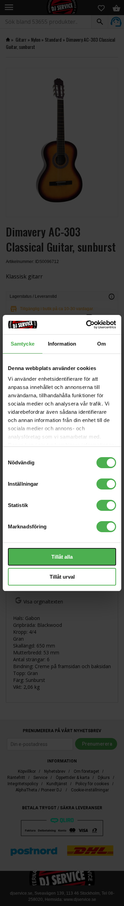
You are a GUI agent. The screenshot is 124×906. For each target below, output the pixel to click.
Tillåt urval (62, 577)
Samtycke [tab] (22, 344)
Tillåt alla (62, 557)
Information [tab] (62, 344)
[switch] (106, 483)
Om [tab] (101, 344)
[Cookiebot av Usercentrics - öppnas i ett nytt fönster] (87, 324)
